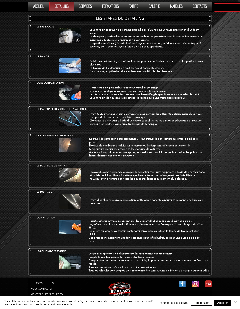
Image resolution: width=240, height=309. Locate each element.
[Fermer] (235, 302)
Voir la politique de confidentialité (54, 304)
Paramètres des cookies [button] (173, 303)
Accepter (222, 303)
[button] (120, 18)
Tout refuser (201, 303)
